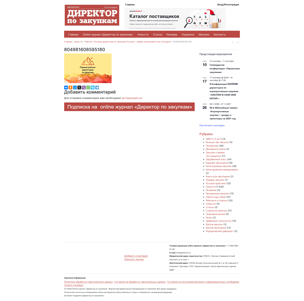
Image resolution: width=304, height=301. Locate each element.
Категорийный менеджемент (222, 169)
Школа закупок (214, 224)
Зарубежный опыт (216, 159)
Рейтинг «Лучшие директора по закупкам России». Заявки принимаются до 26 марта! (128, 42)
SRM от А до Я (214, 139)
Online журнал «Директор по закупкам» (108, 34)
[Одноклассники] (70, 87)
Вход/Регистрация (228, 4)
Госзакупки (212, 145)
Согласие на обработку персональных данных (140, 281)
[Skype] (93, 87)
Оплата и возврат (74, 285)
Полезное (211, 190)
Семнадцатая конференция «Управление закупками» (225, 68)
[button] (233, 42)
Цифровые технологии (218, 220)
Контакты (220, 34)
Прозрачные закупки (217, 193)
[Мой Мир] (75, 87)
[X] (79, 87)
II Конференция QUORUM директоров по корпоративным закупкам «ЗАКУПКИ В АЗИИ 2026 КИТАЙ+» (224, 91)
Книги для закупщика (218, 176)
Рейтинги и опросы (217, 200)
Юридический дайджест (220, 231)
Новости (143, 34)
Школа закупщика (216, 227)
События (211, 203)
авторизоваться (132, 98)
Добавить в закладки (136, 255)
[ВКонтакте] (66, 87)
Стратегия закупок (216, 210)
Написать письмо (134, 259)
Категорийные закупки (218, 166)
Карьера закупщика (217, 162)
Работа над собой (216, 197)
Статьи (157, 34)
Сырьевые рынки (215, 214)
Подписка (188, 34)
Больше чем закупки (217, 142)
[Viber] (84, 87)
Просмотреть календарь (212, 125)
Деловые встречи (216, 149)
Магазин (204, 34)
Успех (209, 217)
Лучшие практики (216, 183)
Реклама (172, 34)
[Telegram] (97, 87)
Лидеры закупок (215, 180)
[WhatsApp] (88, 87)
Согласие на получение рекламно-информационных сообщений (203, 281)
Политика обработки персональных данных (88, 281)
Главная (129, 4)
